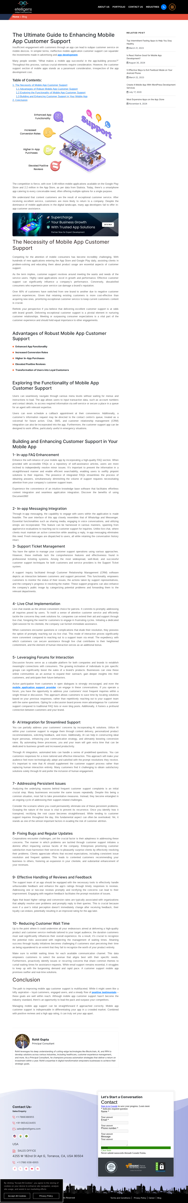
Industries (152, 6)
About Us (103, 6)
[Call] (164, 7)
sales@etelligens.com (29, 1128)
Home (15, 16)
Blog (159, 1198)
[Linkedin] (37, 1168)
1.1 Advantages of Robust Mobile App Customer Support (47, 89)
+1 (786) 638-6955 (27, 1162)
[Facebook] (14, 1168)
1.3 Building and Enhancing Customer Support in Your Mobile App (51, 96)
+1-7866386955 (25, 1116)
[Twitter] (20, 1168)
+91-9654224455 (26, 1122)
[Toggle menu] (172, 7)
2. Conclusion (19, 100)
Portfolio (119, 6)
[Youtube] (32, 1168)
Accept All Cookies (17, 1196)
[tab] (14, 1136)
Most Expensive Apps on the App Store (145, 99)
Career (152, 1198)
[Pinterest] (26, 1168)
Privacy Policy (140, 1198)
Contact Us (135, 6)
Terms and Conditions (120, 1198)
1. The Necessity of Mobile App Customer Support (39, 85)
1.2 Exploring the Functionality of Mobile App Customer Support (50, 92)
